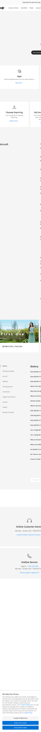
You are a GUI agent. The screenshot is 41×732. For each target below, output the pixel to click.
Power (32, 8)
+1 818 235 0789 (32, 566)
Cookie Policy (28, 713)
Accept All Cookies (20, 728)
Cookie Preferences (27, 705)
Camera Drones (13, 8)
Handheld (24, 8)
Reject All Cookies (20, 723)
